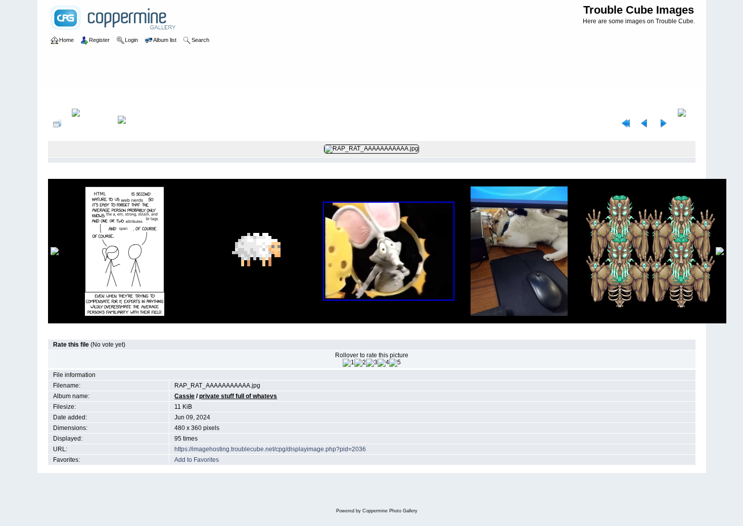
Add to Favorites (196, 459)
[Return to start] (626, 123)
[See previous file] (644, 123)
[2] (360, 363)
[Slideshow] (132, 123)
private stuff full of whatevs (188, 98)
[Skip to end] (684, 123)
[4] (383, 363)
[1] (348, 363)
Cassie (136, 98)
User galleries (100, 98)
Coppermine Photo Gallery (389, 510)
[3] (372, 363)
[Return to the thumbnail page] (57, 123)
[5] (395, 363)
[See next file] (663, 123)
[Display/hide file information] (89, 123)
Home (66, 98)
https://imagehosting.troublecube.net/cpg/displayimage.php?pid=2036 (270, 449)
